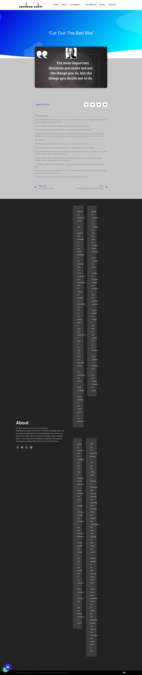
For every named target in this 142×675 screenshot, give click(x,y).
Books (102, 5)
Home (56, 5)
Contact (112, 5)
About (64, 5)
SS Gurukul (75, 5)
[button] (8, 667)
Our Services (91, 5)
